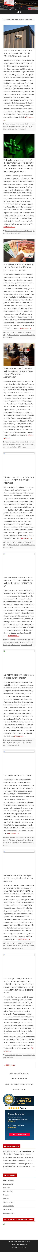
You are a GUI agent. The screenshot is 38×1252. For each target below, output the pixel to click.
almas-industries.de (19, 1089)
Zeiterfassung (27, 1055)
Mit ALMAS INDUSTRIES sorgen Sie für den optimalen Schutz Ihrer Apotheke (19, 878)
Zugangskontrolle (12, 642)
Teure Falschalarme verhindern (17, 775)
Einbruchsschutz (21, 124)
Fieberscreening (8, 1191)
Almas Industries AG (17, 126)
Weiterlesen (12, 1121)
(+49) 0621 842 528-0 (19, 1247)
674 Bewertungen (23, 1099)
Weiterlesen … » (9, 227)
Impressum (23, 1244)
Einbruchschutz (12, 447)
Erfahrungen (22, 447)
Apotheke (25, 946)
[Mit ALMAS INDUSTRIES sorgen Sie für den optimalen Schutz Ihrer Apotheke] (19, 862)
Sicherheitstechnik (20, 129)
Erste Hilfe (6, 1188)
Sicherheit (19, 332)
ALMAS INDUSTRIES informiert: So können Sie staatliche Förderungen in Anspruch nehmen (19, 267)
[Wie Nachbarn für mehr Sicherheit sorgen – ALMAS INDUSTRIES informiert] (19, 464)
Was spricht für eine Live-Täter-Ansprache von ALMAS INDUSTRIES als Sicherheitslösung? (18, 53)
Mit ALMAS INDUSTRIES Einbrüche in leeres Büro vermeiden (19, 676)
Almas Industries (10, 124)
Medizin (29, 231)
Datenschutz (16, 1244)
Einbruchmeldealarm (18, 842)
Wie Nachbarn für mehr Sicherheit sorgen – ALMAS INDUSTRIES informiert (19, 480)
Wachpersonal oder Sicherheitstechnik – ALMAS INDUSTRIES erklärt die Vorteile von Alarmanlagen (18, 372)
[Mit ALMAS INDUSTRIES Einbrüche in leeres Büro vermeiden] (19, 662)
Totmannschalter (8, 1206)
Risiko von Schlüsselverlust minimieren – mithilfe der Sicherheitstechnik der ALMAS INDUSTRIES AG (18, 581)
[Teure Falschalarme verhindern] (19, 762)
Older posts (9, 1065)
